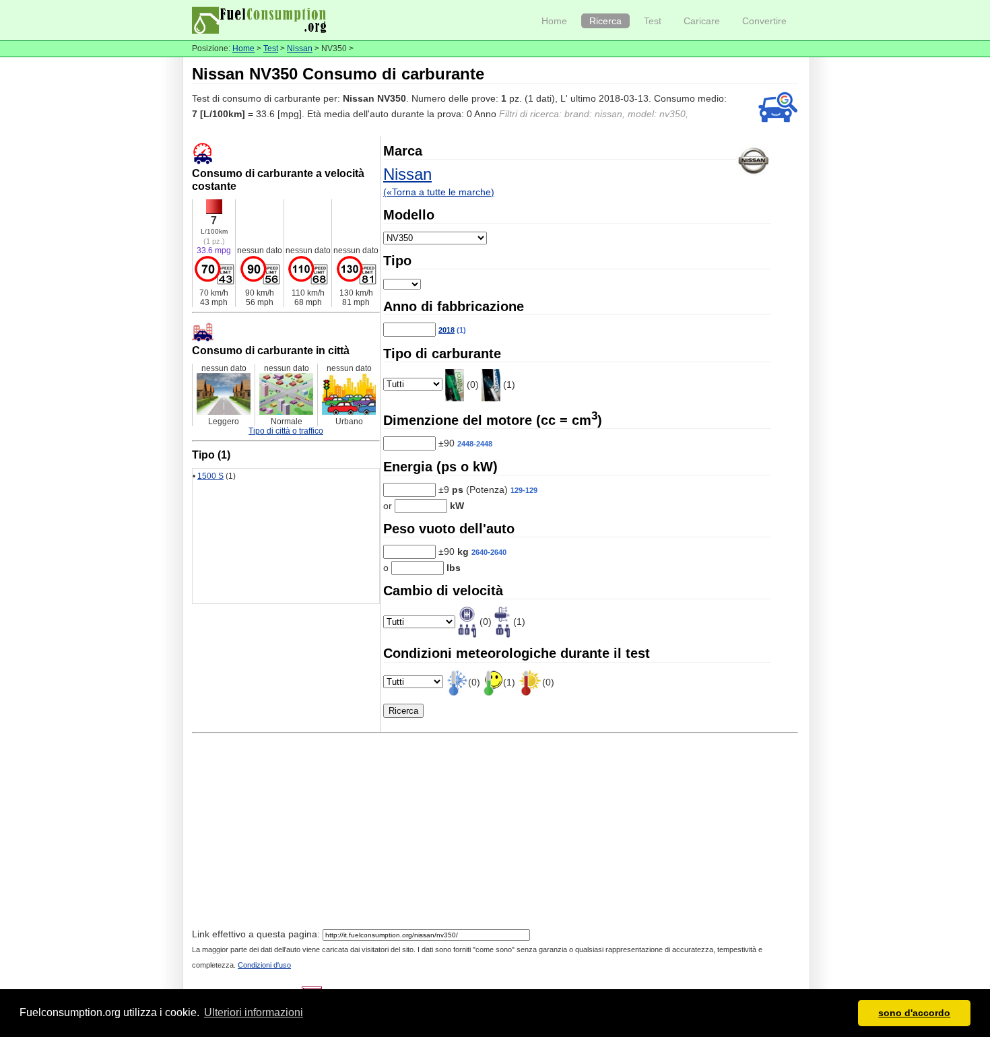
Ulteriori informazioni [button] (253, 1012)
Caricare (702, 20)
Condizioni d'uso (264, 965)
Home (554, 20)
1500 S (210, 476)
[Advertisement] (495, 832)
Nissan (299, 48)
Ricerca (605, 20)
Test (652, 20)
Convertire (764, 20)
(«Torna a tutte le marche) (438, 192)
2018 (446, 330)
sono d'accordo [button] (914, 1012)
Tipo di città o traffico (286, 431)
